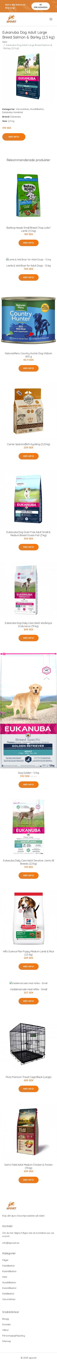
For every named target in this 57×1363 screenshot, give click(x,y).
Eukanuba (7, 112)
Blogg (5, 1318)
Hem (4, 41)
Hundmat (18, 112)
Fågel (5, 1260)
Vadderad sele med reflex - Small (28, 989)
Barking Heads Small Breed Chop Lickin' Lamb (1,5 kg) (29, 229)
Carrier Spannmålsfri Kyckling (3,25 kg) (28, 444)
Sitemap (6, 1341)
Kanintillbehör (9, 1271)
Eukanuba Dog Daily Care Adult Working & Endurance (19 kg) (28, 624)
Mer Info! (14, 136)
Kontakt (6, 1324)
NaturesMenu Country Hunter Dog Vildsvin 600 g (28, 355)
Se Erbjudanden (40, 5)
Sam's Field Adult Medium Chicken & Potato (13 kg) (28, 1166)
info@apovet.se (10, 1242)
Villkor (5, 1330)
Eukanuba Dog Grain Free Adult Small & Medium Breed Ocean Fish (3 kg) (28, 534)
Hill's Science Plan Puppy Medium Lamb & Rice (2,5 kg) (28, 953)
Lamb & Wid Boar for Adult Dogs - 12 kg (29, 265)
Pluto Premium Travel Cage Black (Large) (28, 1077)
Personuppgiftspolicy (13, 1335)
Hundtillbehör (37, 109)
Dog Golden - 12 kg (28, 772)
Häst (4, 1276)
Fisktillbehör (8, 1265)
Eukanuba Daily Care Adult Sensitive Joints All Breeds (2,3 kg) (28, 862)
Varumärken (22, 109)
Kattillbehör (8, 1293)
